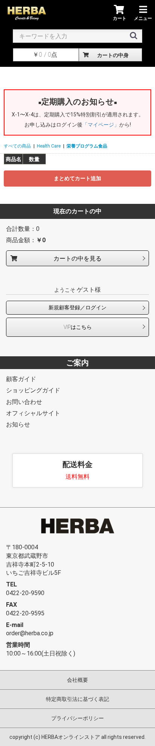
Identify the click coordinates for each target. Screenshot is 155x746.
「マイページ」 (100, 125)
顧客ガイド (21, 379)
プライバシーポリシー (77, 718)
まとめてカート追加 (77, 178)
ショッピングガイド (33, 390)
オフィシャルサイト (33, 413)
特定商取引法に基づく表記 (77, 699)
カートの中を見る (77, 258)
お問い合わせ (24, 401)
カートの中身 (113, 55)
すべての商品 (17, 146)
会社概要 (77, 680)
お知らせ (18, 424)
